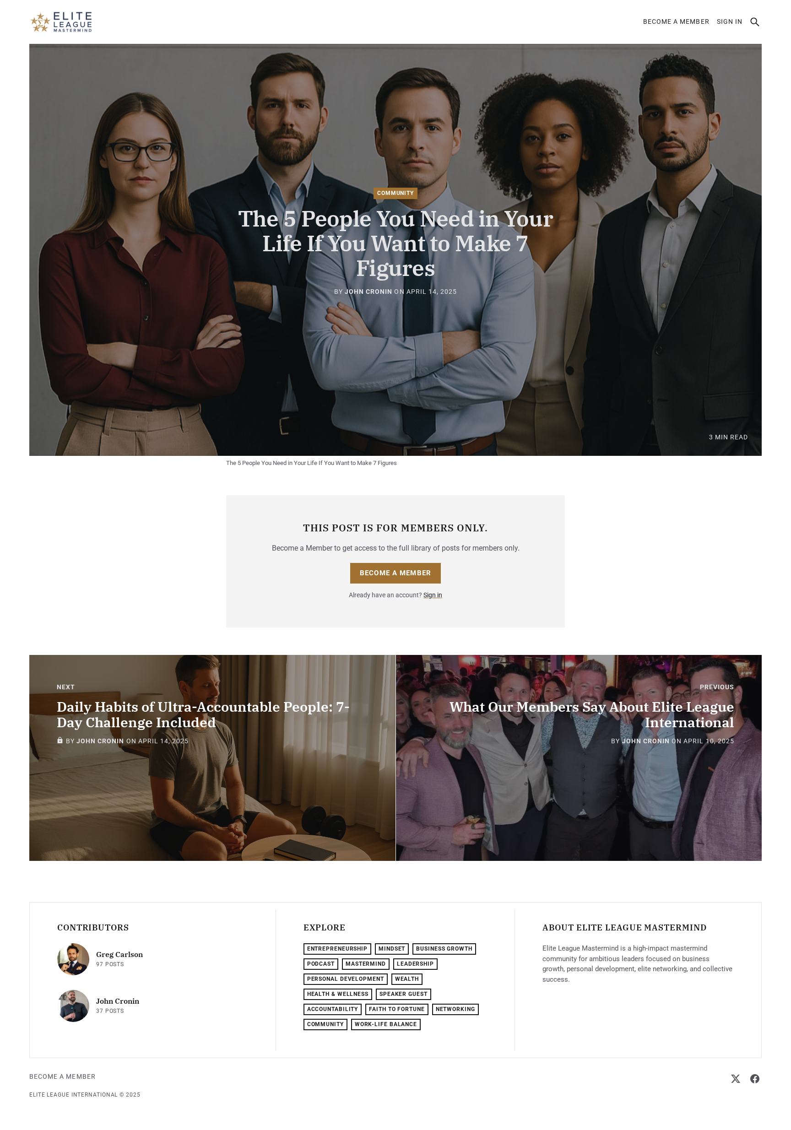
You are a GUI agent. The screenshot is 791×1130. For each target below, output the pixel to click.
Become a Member (676, 21)
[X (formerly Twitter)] (735, 1079)
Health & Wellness (337, 994)
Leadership (415, 964)
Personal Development (345, 979)
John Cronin (369, 291)
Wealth (407, 979)
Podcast (321, 964)
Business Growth (444, 949)
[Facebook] (755, 1079)
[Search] (755, 22)
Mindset (392, 949)
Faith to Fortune (396, 1009)
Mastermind (366, 964)
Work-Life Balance (386, 1024)
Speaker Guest (403, 994)
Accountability (332, 1009)
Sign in (729, 21)
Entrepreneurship (337, 949)
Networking (455, 1009)
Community (395, 193)
